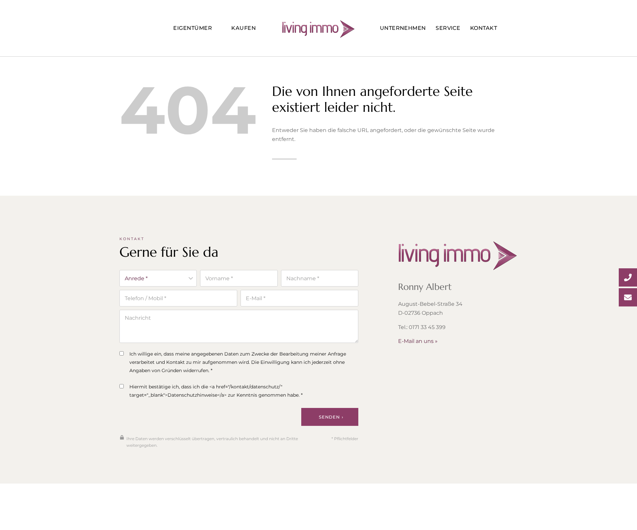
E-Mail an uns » (418, 341)
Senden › (331, 417)
